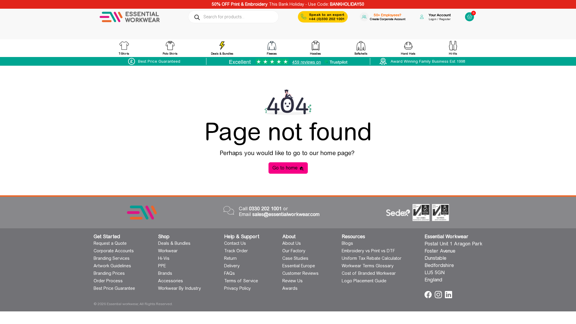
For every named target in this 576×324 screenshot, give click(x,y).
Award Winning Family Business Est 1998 (428, 61)
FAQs (229, 273)
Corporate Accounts (114, 250)
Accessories (170, 280)
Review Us (292, 280)
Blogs (347, 243)
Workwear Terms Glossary (368, 265)
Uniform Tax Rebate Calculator (371, 258)
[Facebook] (428, 294)
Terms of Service (241, 280)
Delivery (232, 265)
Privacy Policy (237, 288)
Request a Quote (110, 243)
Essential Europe (298, 265)
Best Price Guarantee (114, 288)
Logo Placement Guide (364, 280)
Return (230, 258)
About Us (291, 243)
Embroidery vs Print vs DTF (368, 250)
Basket (469, 12)
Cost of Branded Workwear (369, 273)
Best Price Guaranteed (159, 61)
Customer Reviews (300, 273)
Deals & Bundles (174, 243)
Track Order (236, 250)
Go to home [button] (285, 168)
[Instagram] (439, 294)
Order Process (108, 280)
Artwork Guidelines (112, 265)
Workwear (168, 250)
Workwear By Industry (179, 288)
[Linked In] (448, 294)
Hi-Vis (164, 258)
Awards (290, 288)
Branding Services (112, 258)
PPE (162, 265)
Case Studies (295, 258)
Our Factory (293, 250)
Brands (165, 273)
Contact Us (235, 243)
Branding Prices (109, 273)
